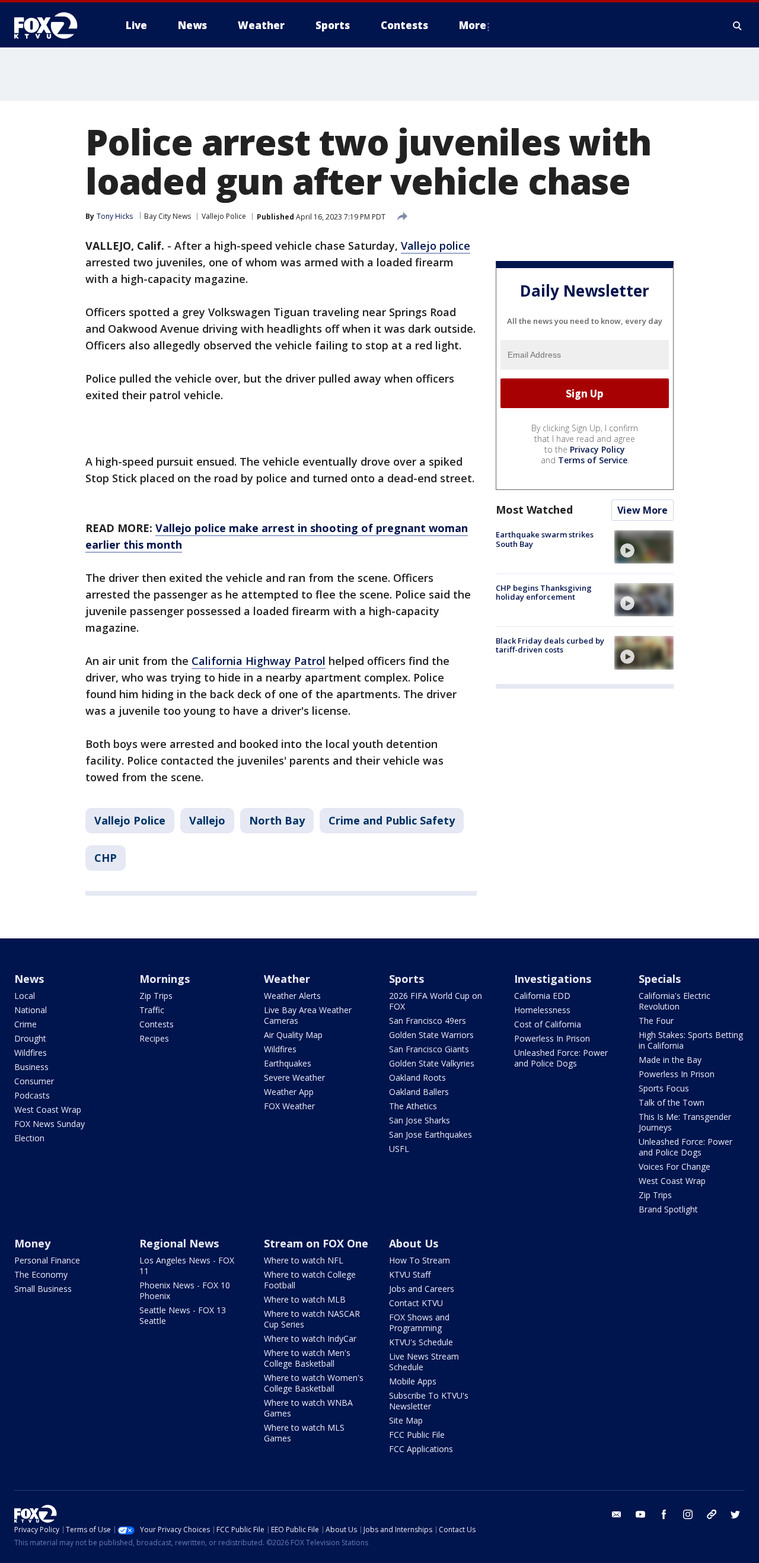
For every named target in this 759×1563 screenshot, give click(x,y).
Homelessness (542, 1010)
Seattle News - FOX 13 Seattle (182, 1315)
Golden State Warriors (431, 1034)
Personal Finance (47, 1260)
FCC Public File (417, 1434)
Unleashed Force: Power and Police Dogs (561, 1058)
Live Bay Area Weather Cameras (308, 1015)
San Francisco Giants (429, 1049)
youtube (640, 1514)
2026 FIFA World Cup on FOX (435, 1001)
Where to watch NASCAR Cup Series (312, 1319)
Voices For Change (674, 1166)
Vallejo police (435, 245)
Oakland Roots (417, 1077)
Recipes (154, 1038)
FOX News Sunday (49, 1123)
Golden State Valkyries (431, 1063)
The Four (656, 1020)
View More (642, 510)
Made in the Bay (670, 1059)
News (29, 979)
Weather (287, 979)
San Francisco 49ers (427, 1020)
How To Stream (419, 1260)
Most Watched (534, 509)
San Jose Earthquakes (430, 1134)
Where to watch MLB (305, 1299)
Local (24, 995)
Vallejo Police (224, 216)
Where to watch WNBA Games (308, 1408)
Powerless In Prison (552, 1038)
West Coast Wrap (47, 1109)
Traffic (151, 1010)
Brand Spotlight (668, 1209)
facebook (664, 1514)
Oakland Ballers (419, 1091)
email (616, 1514)
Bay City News (167, 216)
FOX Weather (289, 1106)
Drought (30, 1038)
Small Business (43, 1288)
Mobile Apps (412, 1381)
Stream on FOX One (316, 1243)
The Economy (41, 1274)
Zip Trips (156, 995)
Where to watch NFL (303, 1260)
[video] (644, 547)
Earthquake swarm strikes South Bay (545, 539)
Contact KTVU (416, 1303)
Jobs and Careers (421, 1288)
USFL (399, 1148)
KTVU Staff (409, 1274)
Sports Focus (664, 1088)
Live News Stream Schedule (424, 1362)
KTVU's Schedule (421, 1342)
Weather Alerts (292, 995)
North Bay (277, 820)
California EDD (542, 995)
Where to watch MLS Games (304, 1433)
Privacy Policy (597, 449)
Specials (660, 979)
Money (32, 1243)
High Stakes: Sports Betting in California (691, 1040)
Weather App (289, 1091)
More (472, 25)
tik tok (711, 1514)
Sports (406, 979)
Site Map (406, 1420)
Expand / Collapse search (738, 25)
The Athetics (413, 1106)
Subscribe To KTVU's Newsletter (428, 1401)
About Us (413, 1243)
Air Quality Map (293, 1034)
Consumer (34, 1081)
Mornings (164, 979)
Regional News (179, 1243)
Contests (156, 1024)
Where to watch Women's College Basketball (313, 1383)
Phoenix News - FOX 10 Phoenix (184, 1290)
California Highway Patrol (259, 661)
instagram (687, 1514)
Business (31, 1066)
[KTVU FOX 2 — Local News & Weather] (53, 25)
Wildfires (30, 1052)
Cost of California (547, 1024)
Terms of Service (592, 460)
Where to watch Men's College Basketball (307, 1358)
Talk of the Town (671, 1102)
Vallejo (207, 820)
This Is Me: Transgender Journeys (685, 1122)
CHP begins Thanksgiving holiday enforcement (544, 592)
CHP (105, 858)
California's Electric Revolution (674, 1001)
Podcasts (32, 1095)
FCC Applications (421, 1448)
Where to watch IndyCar (310, 1338)
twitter (735, 1514)
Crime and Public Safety (392, 820)
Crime (25, 1024)
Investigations (552, 979)
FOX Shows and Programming (419, 1322)
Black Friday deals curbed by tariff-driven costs (550, 645)
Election (29, 1138)
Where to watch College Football (310, 1280)
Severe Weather (294, 1077)
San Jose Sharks (419, 1120)
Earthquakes (287, 1063)
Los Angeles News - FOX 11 (186, 1265)
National (30, 1010)
